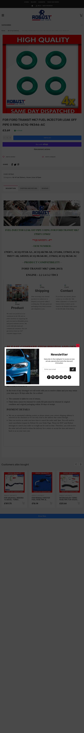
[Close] (77, 345)
